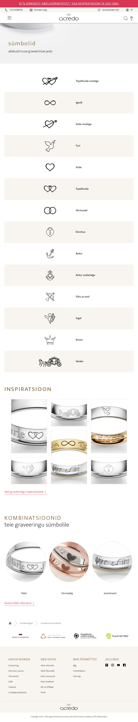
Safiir (10, 682)
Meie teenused (48, 676)
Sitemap (77, 676)
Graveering (13, 665)
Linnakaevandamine (17, 692)
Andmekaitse (79, 671)
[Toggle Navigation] (9, 18)
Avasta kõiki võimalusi (18, 603)
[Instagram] (114, 665)
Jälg (74, 665)
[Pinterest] (108, 665)
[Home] (69, 17)
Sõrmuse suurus (16, 671)
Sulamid (12, 687)
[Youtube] (120, 665)
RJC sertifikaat (47, 687)
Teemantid (13, 676)
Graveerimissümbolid (51, 623)
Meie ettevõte (47, 665)
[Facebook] (124, 665)
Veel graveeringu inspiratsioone (24, 492)
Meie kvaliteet (47, 682)
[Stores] (131, 18)
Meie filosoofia (47, 671)
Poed (43, 692)
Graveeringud (26, 623)
